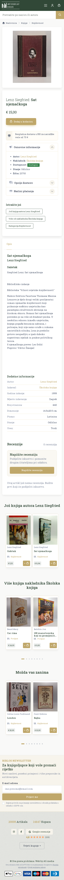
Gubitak (11, 551)
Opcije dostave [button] (23, 182)
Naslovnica (11, 23)
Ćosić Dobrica (40, 714)
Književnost (37, 23)
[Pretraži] (60, 15)
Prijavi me (32, 796)
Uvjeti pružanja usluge (37, 867)
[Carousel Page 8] (42, 743)
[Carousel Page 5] (34, 743)
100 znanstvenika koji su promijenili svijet (44, 636)
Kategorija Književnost (20, 226)
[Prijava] (52, 5)
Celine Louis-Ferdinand (18, 714)
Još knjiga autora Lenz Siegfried (24, 211)
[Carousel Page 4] (31, 743)
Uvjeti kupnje (31, 845)
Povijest (14, 638)
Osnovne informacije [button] (27, 147)
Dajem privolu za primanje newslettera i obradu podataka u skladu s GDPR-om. (32, 804)
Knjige (24, 23)
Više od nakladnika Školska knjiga (26, 218)
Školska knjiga (35, 160)
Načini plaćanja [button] (24, 191)
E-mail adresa (10, 783)
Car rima (12, 633)
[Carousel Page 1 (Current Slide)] (22, 743)
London (11, 718)
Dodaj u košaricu (23, 121)
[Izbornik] (46, 5)
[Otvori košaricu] (59, 5)
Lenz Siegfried (29, 156)
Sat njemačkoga (43, 551)
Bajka (37, 718)
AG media (48, 861)
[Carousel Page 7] (39, 743)
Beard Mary (12, 629)
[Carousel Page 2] (26, 743)
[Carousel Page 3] (29, 743)
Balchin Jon (40, 629)
